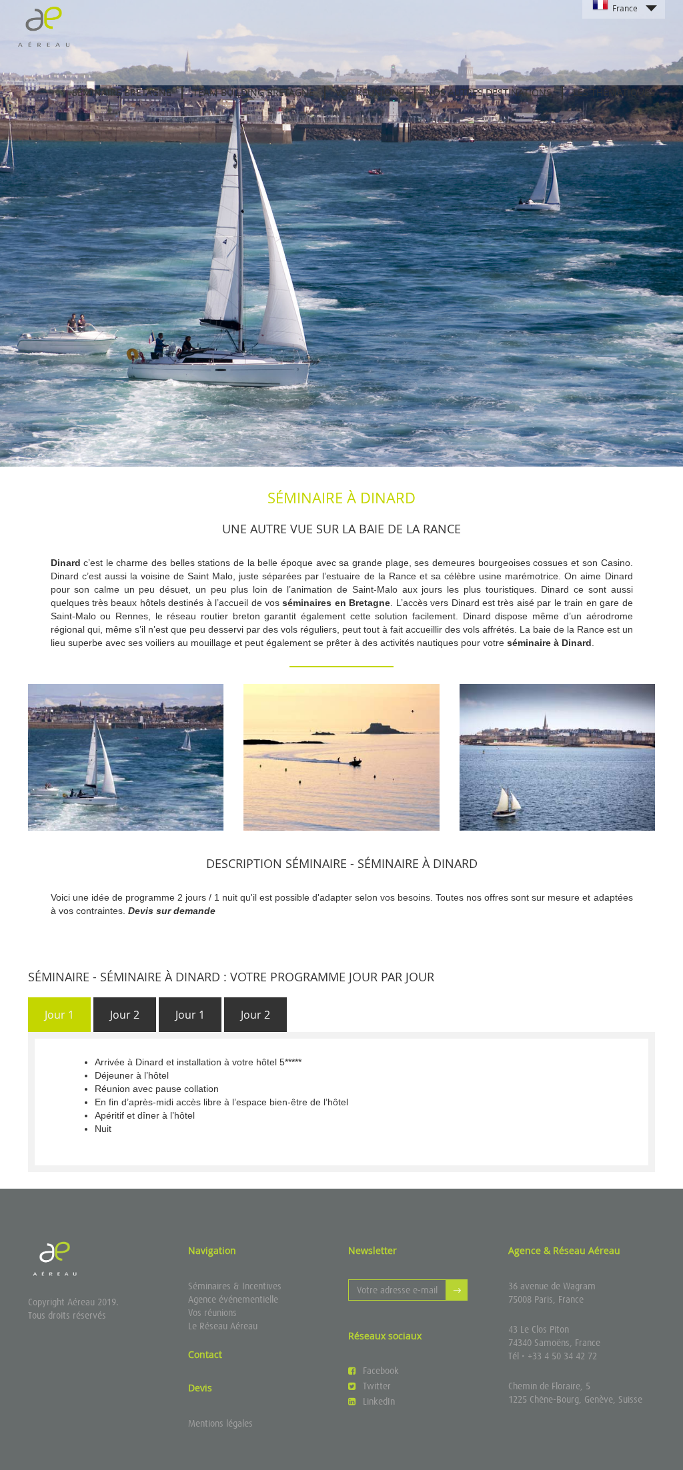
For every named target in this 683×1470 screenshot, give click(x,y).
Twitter (377, 1386)
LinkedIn (379, 1401)
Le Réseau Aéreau (222, 1326)
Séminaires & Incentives (234, 1286)
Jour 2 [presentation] (124, 1014)
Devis (200, 1387)
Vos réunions (212, 1312)
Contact (205, 1354)
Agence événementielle (233, 1299)
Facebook (381, 1370)
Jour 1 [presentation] (59, 1014)
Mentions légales (220, 1423)
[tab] (59, 1015)
